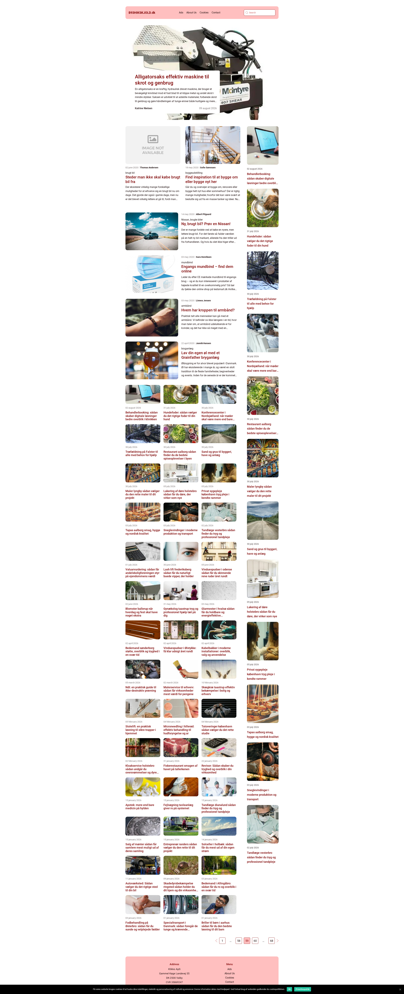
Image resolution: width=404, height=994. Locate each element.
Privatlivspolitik (302, 989)
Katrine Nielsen (143, 108)
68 (271, 940)
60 (255, 940)
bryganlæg (187, 348)
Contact (216, 12)
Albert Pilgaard (203, 214)
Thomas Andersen (149, 167)
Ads (181, 12)
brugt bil (130, 172)
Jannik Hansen (203, 343)
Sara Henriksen (203, 257)
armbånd (186, 305)
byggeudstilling (193, 172)
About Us (191, 12)
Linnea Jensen (203, 300)
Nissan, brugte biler (192, 219)
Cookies (204, 12)
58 (238, 940)
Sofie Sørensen (208, 167)
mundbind (187, 262)
